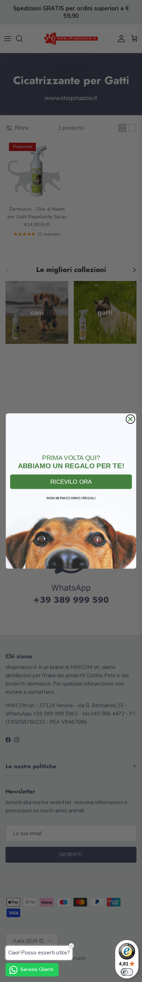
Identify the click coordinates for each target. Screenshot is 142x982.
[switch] (127, 972)
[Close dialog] (130, 419)
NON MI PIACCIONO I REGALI (71, 498)
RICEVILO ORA (70, 481)
